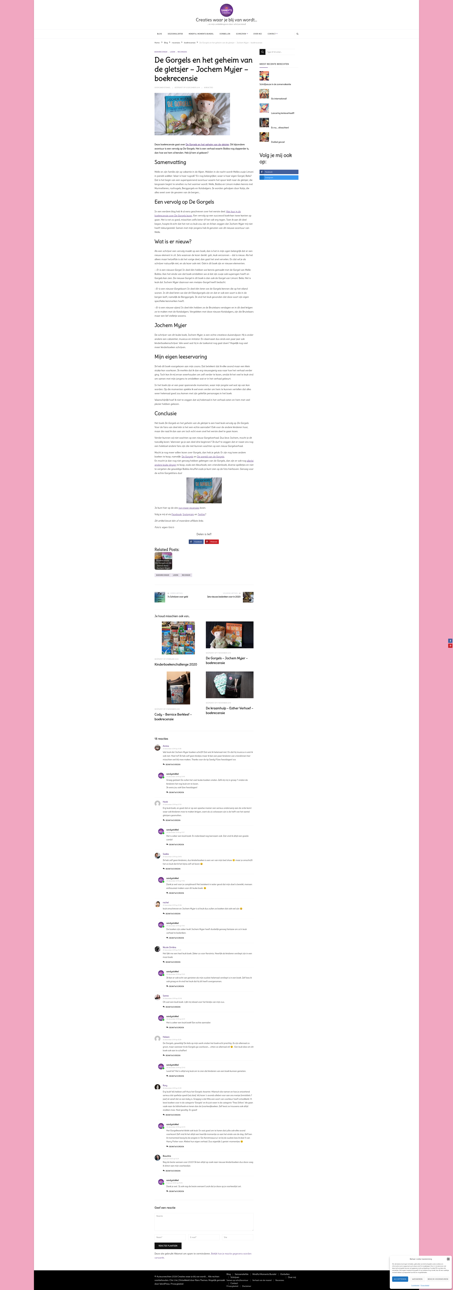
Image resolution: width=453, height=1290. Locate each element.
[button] (448, 1259)
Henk (165, 801)
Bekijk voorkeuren (438, 1279)
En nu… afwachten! (280, 127)
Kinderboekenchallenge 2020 (176, 664)
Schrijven (241, 34)
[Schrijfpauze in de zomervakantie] (265, 76)
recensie (186, 575)
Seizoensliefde (175, 34)
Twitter (201, 514)
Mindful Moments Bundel (201, 34)
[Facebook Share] (450, 641)
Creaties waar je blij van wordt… (226, 19)
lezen (172, 52)
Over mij (257, 34)
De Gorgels (187, 456)
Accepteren (400, 1279)
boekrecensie (161, 52)
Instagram (188, 514)
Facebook (177, 514)
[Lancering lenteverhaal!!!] (265, 108)
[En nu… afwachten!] (265, 122)
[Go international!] (265, 93)
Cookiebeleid (415, 1285)
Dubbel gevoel (278, 142)
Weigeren (417, 1279)
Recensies (279, 1280)
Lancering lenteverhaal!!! (282, 113)
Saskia (166, 854)
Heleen (166, 1037)
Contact (272, 34)
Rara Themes (201, 1280)
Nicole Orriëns (169, 947)
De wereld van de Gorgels (210, 456)
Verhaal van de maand (261, 1280)
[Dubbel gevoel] (265, 137)
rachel (166, 902)
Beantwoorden (173, 764)
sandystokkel (164, 88)
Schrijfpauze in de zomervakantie (275, 84)
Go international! (279, 98)
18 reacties (208, 87)
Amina (166, 746)
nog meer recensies (188, 507)
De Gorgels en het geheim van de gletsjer (207, 144)
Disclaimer (246, 1286)
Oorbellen (225, 34)
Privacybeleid (425, 1285)
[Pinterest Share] (450, 646)
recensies (182, 52)
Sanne (166, 995)
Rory (165, 1085)
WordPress (164, 1283)
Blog (159, 34)
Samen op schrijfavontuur (237, 1280)
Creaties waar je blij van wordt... (192, 1276)
